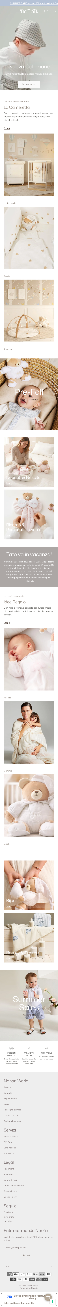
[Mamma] (29, 734)
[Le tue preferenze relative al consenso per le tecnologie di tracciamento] (53, 1302)
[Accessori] (29, 313)
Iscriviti (26, 1255)
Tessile (7, 276)
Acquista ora (29, 84)
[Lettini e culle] (29, 167)
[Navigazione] (4, 11)
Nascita (7, 697)
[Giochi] (29, 807)
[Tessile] (29, 240)
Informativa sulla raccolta (19, 1303)
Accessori (8, 349)
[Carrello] (54, 11)
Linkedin (8, 1221)
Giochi (7, 843)
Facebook (8, 1212)
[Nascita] (29, 661)
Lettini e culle (10, 203)
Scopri (7, 128)
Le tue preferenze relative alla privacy (32, 1297)
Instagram (9, 1216)
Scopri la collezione (29, 399)
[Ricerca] (43, 11)
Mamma (8, 770)
